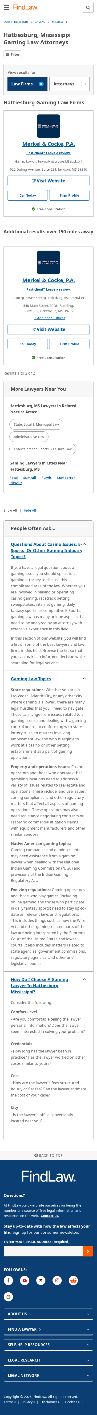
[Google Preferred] (8, 1296)
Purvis (46, 477)
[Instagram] (57, 1280)
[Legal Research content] (88, 1360)
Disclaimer (49, 1402)
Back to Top (51, 1155)
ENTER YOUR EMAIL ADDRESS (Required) (36, 1241)
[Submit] (88, 1251)
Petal (13, 477)
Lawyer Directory (16, 21)
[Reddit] (73, 1280)
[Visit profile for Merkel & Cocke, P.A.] (48, 126)
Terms (9, 1402)
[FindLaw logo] (27, 7)
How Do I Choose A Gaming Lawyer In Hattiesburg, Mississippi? (39, 986)
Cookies (71, 1402)
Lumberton (66, 477)
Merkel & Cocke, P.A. (48, 143)
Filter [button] (14, 54)
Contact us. (50, 1215)
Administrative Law (29, 436)
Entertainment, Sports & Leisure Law (43, 449)
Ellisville (15, 483)
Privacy (27, 1402)
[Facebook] (8, 1280)
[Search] (88, 7)
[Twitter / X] (40, 1280)
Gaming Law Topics (31, 678)
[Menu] (6, 7)
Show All (10, 510)
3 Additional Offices (49, 318)
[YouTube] (24, 1280)
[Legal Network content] (88, 1375)
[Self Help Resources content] (88, 1345)
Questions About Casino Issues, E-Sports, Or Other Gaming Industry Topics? (46, 550)
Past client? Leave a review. (48, 153)
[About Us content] (88, 1314)
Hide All (30, 510)
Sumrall (29, 477)
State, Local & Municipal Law (36, 424)
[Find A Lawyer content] (88, 1329)
